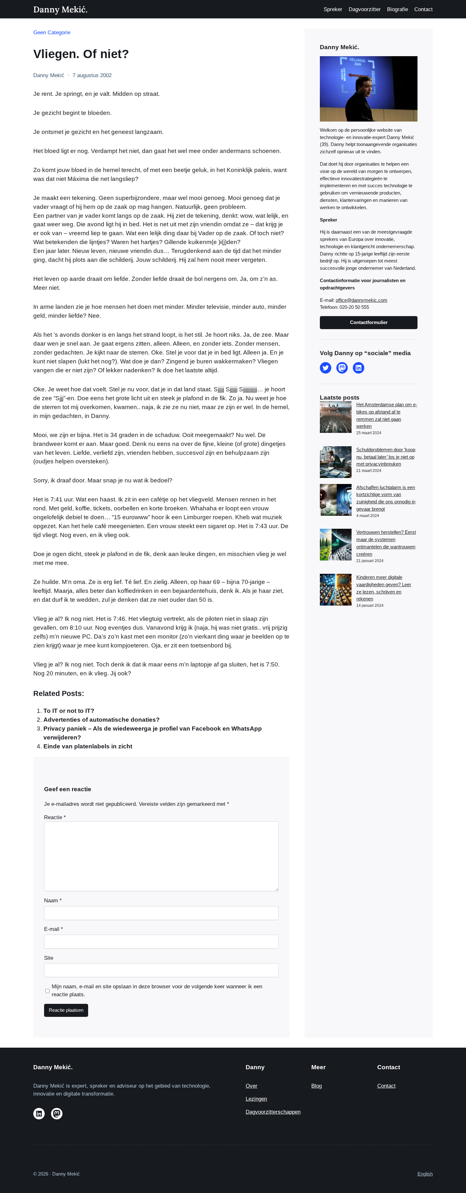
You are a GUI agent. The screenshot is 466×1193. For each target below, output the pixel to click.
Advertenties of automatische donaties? (101, 719)
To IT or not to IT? (68, 710)
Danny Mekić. (60, 9)
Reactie (55, 817)
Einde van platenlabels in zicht (87, 746)
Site (48, 958)
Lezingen (256, 1099)
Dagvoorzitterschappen (273, 1112)
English (425, 1173)
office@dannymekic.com (361, 300)
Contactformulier (369, 322)
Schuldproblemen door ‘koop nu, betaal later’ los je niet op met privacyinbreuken (385, 457)
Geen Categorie (51, 33)
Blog (316, 1086)
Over (251, 1086)
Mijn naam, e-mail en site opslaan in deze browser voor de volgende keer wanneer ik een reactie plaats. (157, 990)
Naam (53, 901)
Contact (386, 1086)
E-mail (53, 929)
